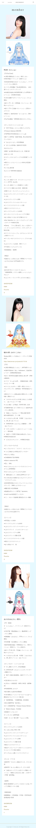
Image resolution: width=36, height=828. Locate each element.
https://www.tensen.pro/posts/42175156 (15, 361)
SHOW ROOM (8, 283)
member (10, 2)
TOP (3, 2)
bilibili (5, 286)
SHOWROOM (8, 803)
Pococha (6, 289)
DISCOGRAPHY (20, 2)
